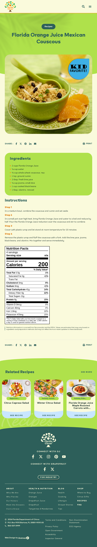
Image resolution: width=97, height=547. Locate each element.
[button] (83, 6)
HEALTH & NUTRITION (41, 489)
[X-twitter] (41, 456)
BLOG (61, 489)
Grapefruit (34, 505)
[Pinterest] (56, 456)
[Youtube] (64, 456)
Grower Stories (65, 505)
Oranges (33, 497)
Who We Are (12, 493)
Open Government (54, 530)
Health (61, 493)
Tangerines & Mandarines (41, 509)
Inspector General (53, 538)
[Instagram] (48, 456)
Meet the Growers (15, 505)
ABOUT (10, 489)
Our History (12, 501)
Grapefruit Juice (37, 501)
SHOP (80, 489)
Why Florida (12, 497)
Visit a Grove (12, 509)
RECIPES (82, 501)
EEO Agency (75, 526)
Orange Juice (35, 493)
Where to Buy (84, 493)
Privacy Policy (51, 526)
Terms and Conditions (55, 520)
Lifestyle (62, 501)
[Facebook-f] (33, 456)
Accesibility (50, 534)
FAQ (79, 505)
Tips (60, 509)
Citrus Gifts (83, 497)
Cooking (62, 497)
